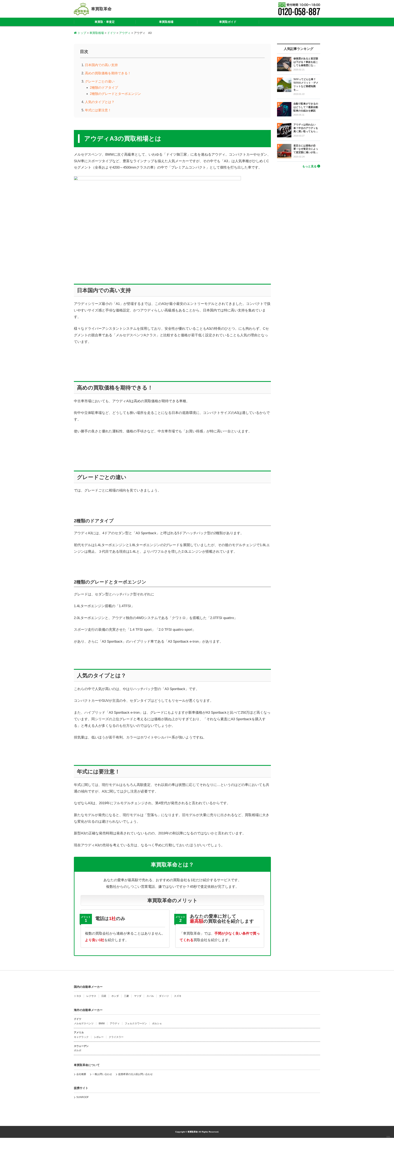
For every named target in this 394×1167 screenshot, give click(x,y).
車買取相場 (166, 21)
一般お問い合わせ (102, 1074)
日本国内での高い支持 (101, 65)
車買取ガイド (227, 21)
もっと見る (309, 166)
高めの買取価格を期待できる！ (108, 73)
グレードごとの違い (100, 81)
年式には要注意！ (98, 110)
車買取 (388, 1136)
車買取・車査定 (105, 21)
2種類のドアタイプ (104, 87)
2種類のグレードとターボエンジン (115, 93)
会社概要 (81, 1074)
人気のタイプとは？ (100, 102)
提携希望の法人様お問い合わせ (135, 1074)
